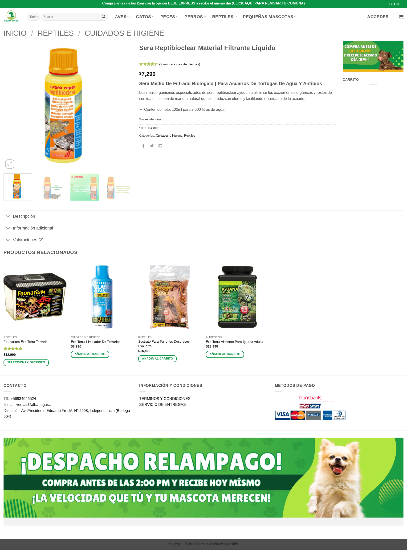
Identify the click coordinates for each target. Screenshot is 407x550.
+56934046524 (23, 399)
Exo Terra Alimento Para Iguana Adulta (234, 342)
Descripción (24, 216)
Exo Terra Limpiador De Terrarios (95, 342)
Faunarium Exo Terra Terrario (26, 342)
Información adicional (33, 228)
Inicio (15, 33)
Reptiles (223, 16)
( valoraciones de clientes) (179, 64)
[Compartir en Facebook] (143, 146)
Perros (193, 16)
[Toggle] (8, 217)
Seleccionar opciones (26, 362)
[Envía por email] (160, 146)
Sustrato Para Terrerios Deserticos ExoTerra (164, 344)
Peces (167, 16)
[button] (378, 16)
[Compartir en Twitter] (152, 146)
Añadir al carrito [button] (90, 354)
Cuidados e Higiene (124, 33)
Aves (120, 16)
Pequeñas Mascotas (268, 16)
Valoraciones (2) (28, 239)
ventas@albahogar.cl (34, 405)
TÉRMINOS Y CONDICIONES (165, 399)
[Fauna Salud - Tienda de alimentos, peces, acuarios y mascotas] (12, 16)
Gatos (143, 16)
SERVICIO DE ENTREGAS (162, 405)
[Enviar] (104, 17)
